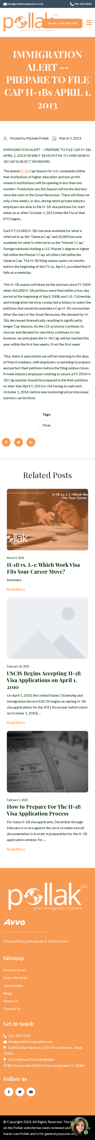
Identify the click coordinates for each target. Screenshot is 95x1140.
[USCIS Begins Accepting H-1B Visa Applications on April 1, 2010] (47, 661)
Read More (16, 589)
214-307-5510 (19, 1035)
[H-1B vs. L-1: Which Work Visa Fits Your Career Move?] (47, 540)
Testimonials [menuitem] (13, 985)
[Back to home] (31, 22)
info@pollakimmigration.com (25, 3)
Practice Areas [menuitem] (14, 970)
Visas (47, 425)
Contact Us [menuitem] (12, 1008)
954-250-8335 (83, 3)
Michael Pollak (37, 138)
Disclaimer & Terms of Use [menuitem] (47, 941)
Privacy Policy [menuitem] (14, 941)
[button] (89, 22)
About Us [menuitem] (10, 1001)
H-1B (24, 171)
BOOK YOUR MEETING (62, 23)
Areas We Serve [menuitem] (15, 977)
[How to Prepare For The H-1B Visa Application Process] (47, 791)
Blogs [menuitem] (7, 993)
